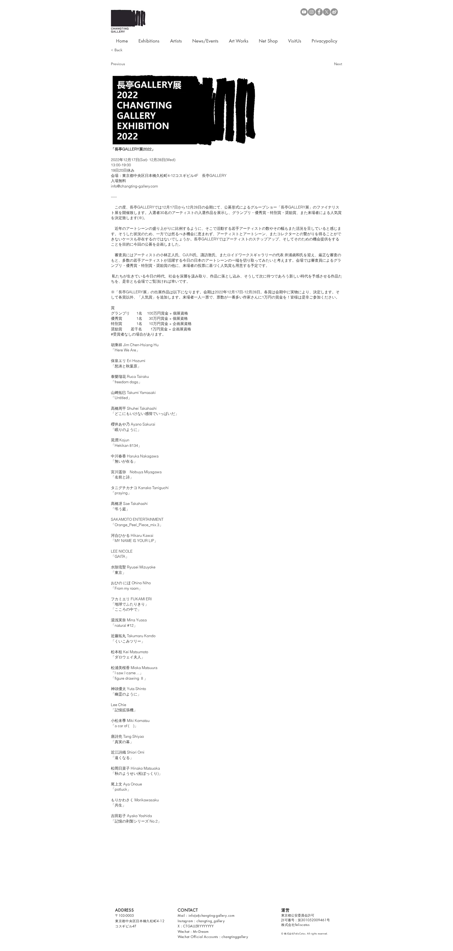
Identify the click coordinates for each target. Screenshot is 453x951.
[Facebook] (319, 12)
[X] (326, 12)
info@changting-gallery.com (134, 186)
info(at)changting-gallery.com (212, 915)
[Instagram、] (311, 12)
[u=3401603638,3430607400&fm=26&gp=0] (334, 12)
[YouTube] (304, 12)
